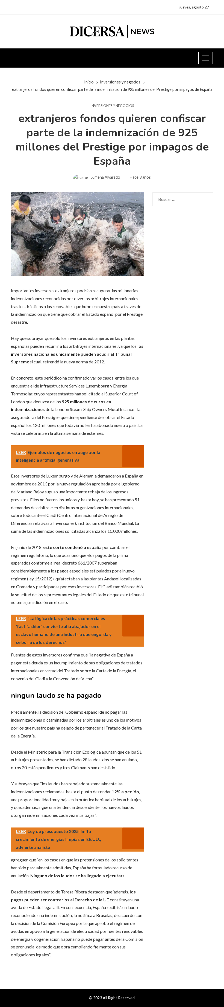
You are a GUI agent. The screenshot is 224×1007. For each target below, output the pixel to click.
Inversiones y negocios (112, 106)
